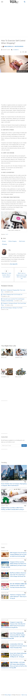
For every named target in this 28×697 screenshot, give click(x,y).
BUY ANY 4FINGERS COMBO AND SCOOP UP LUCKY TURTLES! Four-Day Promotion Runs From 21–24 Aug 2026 (14, 586)
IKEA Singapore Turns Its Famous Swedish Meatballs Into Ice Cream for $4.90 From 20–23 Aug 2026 (18, 554)
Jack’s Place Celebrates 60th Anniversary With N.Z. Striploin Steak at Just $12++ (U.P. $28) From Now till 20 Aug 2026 (13, 636)
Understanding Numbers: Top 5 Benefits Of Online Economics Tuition (6, 362)
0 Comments (16, 49)
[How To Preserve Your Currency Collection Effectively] (21, 371)
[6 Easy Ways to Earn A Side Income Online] (21, 352)
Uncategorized (19, 46)
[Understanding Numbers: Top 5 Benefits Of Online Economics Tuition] (7, 352)
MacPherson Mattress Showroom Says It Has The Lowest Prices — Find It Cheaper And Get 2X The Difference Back (13, 575)
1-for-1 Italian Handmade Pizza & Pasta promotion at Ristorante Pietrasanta (6, 382)
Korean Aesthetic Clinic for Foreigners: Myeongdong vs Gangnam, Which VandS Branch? (14, 484)
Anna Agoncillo (8, 46)
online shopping (12, 241)
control (4, 241)
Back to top (24, 694)
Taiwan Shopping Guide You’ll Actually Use (12, 294)
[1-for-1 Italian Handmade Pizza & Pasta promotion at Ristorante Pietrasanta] (7, 371)
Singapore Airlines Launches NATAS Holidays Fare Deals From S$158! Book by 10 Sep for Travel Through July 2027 (13, 564)
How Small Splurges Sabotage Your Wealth (12, 307)
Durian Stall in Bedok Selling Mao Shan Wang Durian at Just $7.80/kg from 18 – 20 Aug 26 (18, 655)
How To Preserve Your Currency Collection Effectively (20, 381)
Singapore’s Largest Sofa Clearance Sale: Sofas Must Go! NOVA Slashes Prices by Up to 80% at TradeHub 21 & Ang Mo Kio (13, 625)
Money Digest (8, 694)
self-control (22, 241)
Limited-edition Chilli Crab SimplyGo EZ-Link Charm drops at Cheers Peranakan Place (18, 645)
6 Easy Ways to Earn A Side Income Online (21, 361)
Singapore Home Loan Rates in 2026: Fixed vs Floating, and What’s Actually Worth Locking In (12, 508)
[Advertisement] (14, 20)
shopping (5, 244)
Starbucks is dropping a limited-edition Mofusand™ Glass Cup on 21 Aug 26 (18, 596)
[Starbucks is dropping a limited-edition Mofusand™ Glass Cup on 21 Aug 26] (5, 596)
